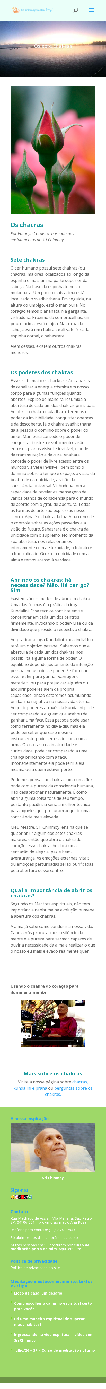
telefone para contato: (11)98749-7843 (43, 1229)
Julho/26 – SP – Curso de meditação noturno (54, 1350)
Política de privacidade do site (35, 1267)
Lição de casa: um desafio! (38, 1293)
